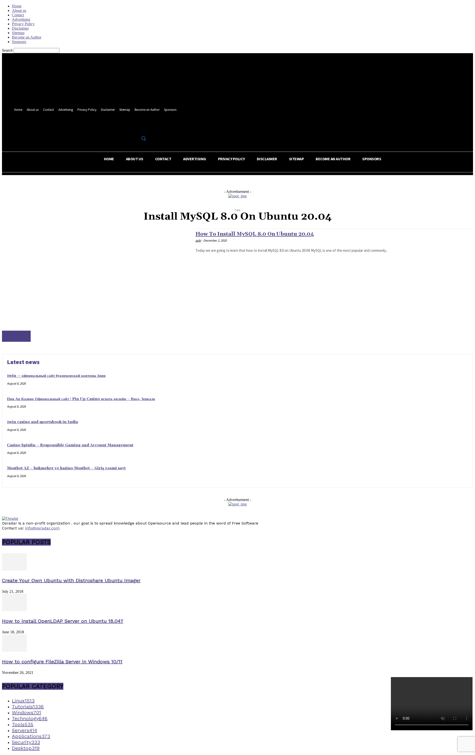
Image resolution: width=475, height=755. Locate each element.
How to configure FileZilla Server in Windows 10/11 (62, 661)
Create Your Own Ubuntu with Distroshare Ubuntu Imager (71, 580)
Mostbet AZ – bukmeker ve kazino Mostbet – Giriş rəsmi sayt (66, 468)
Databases (16, 336)
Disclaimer (20, 28)
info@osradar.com (42, 528)
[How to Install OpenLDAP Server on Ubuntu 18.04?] (14, 610)
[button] (143, 138)
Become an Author (26, 37)
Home (17, 6)
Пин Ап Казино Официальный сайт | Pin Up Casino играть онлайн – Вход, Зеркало (81, 399)
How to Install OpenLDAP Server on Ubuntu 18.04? (62, 621)
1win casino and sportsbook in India (42, 422)
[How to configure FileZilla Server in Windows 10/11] (14, 650)
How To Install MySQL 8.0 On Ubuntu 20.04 (254, 234)
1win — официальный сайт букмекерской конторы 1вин (56, 375)
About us (19, 10)
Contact (18, 15)
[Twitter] (135, 127)
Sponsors (19, 42)
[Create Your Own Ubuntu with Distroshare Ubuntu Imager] (14, 569)
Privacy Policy (23, 24)
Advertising (21, 19)
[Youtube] (144, 127)
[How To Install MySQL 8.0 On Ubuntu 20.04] (96, 285)
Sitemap (18, 33)
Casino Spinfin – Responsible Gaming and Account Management (70, 445)
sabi (198, 240)
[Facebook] (126, 127)
